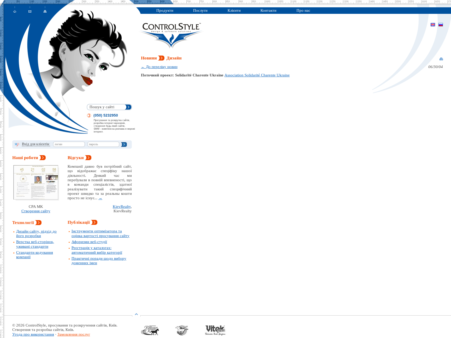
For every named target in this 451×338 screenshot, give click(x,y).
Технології (23, 222)
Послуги (200, 10)
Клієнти (234, 10)
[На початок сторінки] (136, 315)
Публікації (79, 222)
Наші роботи (25, 157)
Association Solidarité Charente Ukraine (257, 75)
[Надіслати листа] (36, 11)
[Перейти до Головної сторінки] (20, 11)
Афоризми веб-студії (89, 242)
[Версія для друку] (441, 59)
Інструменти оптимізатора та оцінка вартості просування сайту (100, 233)
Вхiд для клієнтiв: (36, 144)
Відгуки (76, 157)
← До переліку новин (159, 67)
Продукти (164, 10)
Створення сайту (35, 211)
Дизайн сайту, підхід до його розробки (36, 233)
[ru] (440, 25)
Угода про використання (33, 334)
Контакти (268, 10)
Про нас (303, 10)
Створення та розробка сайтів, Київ (42, 330)
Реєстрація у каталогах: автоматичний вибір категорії (97, 250)
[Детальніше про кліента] (158, 334)
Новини (149, 58)
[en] (433, 25)
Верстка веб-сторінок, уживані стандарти (35, 244)
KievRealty (122, 206)
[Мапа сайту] (51, 11)
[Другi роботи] (35, 182)
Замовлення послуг (73, 334)
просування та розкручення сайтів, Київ (82, 325)
